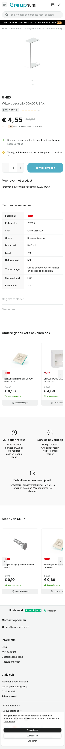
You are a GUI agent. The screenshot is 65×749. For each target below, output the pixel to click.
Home (5, 28)
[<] (4, 374)
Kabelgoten (30, 28)
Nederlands (12, 710)
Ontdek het (37, 126)
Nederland (12, 705)
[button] (31, 110)
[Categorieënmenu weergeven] (4, 4)
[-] (5, 167)
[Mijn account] (59, 4)
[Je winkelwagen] (53, 4)
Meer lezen (9, 721)
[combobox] (32, 14)
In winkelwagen (45, 167)
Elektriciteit (16, 28)
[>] (60, 374)
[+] (20, 167)
